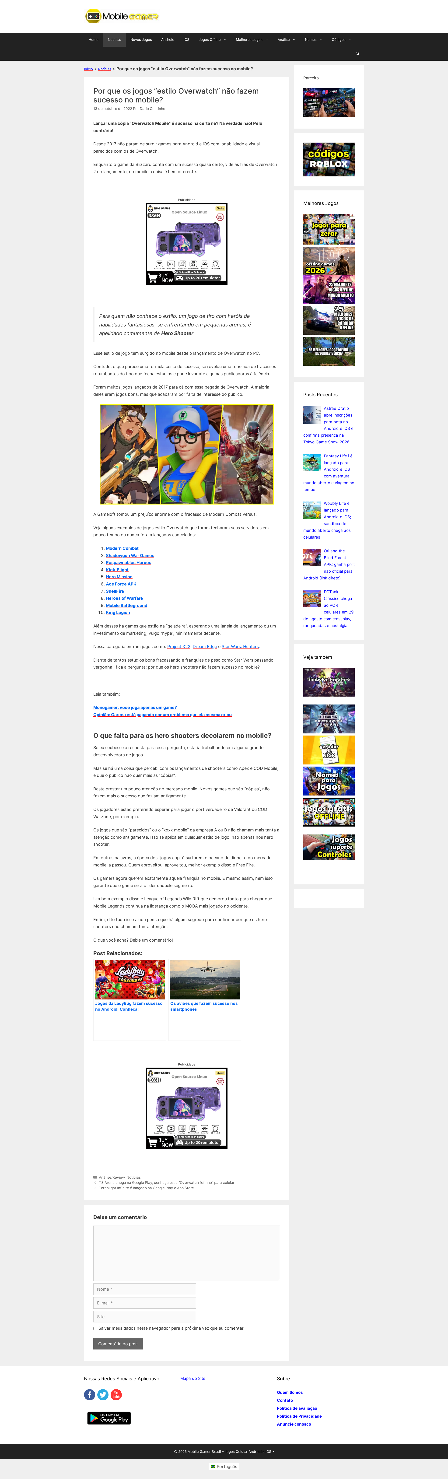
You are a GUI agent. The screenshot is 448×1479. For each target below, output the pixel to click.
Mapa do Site (192, 1378)
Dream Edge (205, 646)
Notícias (114, 39)
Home (93, 39)
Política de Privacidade (299, 1416)
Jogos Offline (210, 39)
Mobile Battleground (126, 605)
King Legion (118, 612)
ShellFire (115, 591)
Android (167, 39)
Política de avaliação (297, 1408)
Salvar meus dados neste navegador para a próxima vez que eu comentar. (171, 1328)
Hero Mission (119, 576)
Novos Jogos (141, 39)
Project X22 (178, 646)
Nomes (311, 39)
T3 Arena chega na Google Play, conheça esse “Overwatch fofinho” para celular (166, 1182)
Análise (284, 39)
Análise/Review (112, 1177)
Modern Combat (122, 548)
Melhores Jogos (249, 39)
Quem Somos (290, 1392)
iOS (186, 39)
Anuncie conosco (294, 1424)
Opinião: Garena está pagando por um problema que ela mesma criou (162, 714)
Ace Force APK (121, 584)
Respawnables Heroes (128, 562)
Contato (285, 1400)
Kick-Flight (117, 569)
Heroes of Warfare (124, 598)
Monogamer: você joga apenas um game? (135, 707)
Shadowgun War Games (130, 555)
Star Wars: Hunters (240, 646)
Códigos (339, 39)
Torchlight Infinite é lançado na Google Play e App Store (146, 1188)
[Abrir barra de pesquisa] (357, 54)
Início (88, 69)
